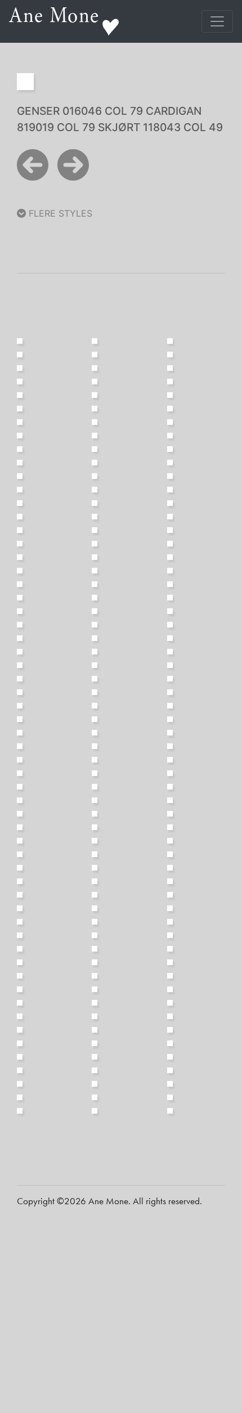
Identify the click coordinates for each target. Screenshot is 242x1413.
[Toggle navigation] (217, 21)
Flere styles (59, 213)
